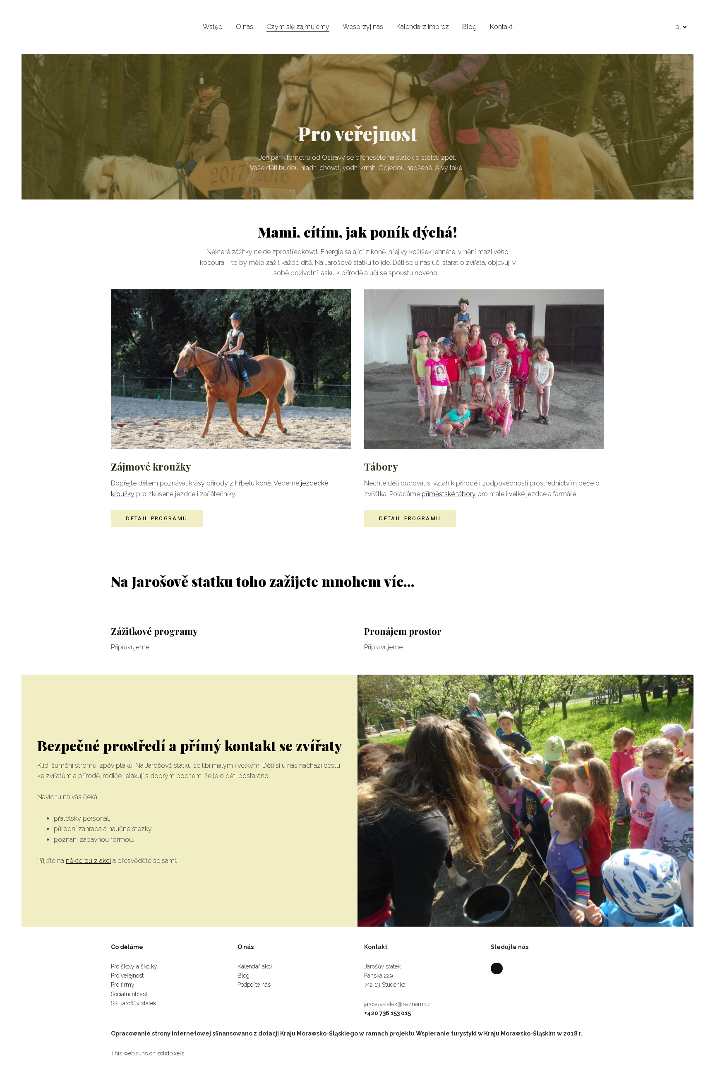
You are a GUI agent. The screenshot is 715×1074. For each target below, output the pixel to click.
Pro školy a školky (134, 966)
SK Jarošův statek (133, 1003)
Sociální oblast (130, 994)
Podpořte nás (255, 984)
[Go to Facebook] (497, 969)
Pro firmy (122, 984)
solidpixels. (171, 1053)
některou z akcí (88, 861)
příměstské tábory (449, 494)
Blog (244, 975)
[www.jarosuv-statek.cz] (51, 26)
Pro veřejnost (127, 975)
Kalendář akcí (255, 966)
